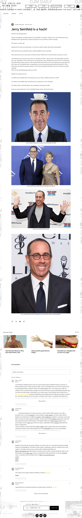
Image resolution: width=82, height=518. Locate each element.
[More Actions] (70, 381)
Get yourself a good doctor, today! (40, 351)
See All (77, 332)
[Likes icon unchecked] (16, 404)
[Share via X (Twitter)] (16, 321)
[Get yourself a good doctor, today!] (41, 341)
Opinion (14, 13)
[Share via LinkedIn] (20, 321)
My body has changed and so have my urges (66, 351)
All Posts (5, 13)
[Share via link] (24, 321)
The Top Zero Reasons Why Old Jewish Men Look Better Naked (14, 351)
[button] (43, 6)
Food (20, 13)
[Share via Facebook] (12, 321)
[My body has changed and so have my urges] (67, 341)
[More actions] (70, 24)
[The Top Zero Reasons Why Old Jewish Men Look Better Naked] (15, 341)
